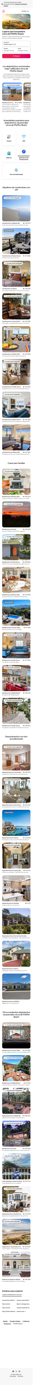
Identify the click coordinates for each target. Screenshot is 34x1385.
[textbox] (9, 50)
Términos (20, 1376)
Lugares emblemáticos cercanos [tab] (12, 1295)
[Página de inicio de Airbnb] (3, 11)
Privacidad (13, 1376)
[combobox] (16, 44)
